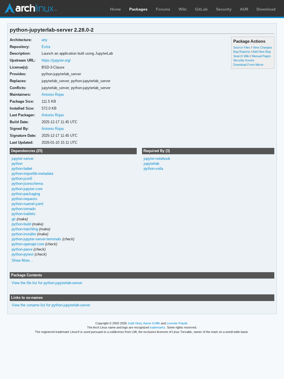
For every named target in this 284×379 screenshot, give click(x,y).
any (44, 40)
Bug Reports (241, 51)
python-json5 (22, 178)
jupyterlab (151, 163)
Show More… (22, 260)
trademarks (157, 327)
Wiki (183, 9)
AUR (244, 9)
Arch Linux (30, 8)
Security (224, 9)
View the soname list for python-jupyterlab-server (51, 305)
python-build (21, 224)
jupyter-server (23, 158)
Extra (46, 47)
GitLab (201, 9)
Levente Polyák (177, 323)
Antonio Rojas (53, 94)
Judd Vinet (135, 323)
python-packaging (26, 194)
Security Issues (243, 60)
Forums (163, 9)
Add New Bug (261, 51)
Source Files (241, 47)
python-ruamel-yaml (27, 204)
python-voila (153, 168)
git (14, 219)
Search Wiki (241, 56)
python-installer (24, 234)
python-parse (22, 249)
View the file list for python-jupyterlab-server (47, 283)
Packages (138, 9)
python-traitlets (24, 214)
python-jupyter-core (27, 189)
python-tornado (24, 209)
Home (115, 9)
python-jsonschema (27, 183)
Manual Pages (261, 56)
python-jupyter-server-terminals (36, 239)
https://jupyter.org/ (56, 60)
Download (266, 9)
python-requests (24, 199)
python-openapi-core (28, 244)
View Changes (262, 47)
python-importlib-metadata (32, 173)
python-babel (22, 168)
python (17, 163)
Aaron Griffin (151, 323)
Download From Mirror (248, 64)
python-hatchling (25, 229)
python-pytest (23, 254)
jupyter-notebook (157, 158)
